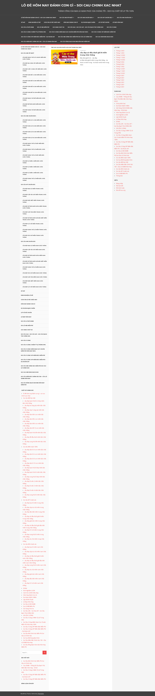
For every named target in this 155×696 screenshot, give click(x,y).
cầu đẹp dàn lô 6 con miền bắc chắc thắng (34, 126)
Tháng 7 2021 (120, 80)
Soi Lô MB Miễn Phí (43, 27)
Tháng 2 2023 (120, 51)
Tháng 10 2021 (120, 73)
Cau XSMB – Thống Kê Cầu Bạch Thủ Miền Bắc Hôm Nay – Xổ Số (123, 99)
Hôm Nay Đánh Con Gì (71, 22)
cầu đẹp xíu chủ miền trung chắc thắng (33, 236)
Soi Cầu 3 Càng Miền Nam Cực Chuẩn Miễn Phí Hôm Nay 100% (68, 32)
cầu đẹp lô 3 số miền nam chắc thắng (34, 286)
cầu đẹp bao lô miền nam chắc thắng (34, 245)
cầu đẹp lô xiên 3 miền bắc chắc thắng (33, 167)
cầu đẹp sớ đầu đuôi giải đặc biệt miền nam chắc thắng (35, 262)
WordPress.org (120, 190)
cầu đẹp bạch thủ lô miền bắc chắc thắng (34, 150)
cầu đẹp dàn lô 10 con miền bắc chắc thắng (34, 138)
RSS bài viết (119, 186)
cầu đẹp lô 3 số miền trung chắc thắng (33, 224)
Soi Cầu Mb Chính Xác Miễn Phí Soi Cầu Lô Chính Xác (75, 36)
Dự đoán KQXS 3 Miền (88, 22)
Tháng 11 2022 (120, 57)
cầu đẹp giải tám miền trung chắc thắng (33, 213)
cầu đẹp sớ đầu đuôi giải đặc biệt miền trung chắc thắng (35, 218)
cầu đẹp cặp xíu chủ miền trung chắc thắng (34, 195)
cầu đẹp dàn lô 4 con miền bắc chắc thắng (34, 121)
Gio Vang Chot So (58, 27)
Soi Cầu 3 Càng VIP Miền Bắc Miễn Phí (103, 32)
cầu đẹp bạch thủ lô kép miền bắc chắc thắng (33, 144)
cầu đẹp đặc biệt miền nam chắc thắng (33, 281)
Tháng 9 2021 (120, 75)
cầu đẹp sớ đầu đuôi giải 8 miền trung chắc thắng (35, 207)
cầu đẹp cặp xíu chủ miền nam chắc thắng (34, 250)
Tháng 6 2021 (120, 82)
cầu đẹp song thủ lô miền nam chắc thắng (34, 268)
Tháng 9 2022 (120, 62)
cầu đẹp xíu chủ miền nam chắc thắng (35, 273)
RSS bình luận (120, 188)
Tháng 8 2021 (120, 78)
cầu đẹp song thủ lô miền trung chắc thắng (35, 230)
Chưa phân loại (120, 103)
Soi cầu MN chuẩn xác (124, 17)
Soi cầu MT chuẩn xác (105, 17)
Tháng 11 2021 (120, 71)
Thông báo (119, 176)
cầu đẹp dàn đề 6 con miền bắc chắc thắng (34, 81)
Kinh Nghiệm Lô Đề (34, 22)
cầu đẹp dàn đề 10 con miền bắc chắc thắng (34, 93)
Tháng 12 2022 (120, 55)
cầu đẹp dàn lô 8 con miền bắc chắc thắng (34, 132)
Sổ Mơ (23, 22)
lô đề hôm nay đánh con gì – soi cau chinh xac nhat (38, 17)
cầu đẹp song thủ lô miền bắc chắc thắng (34, 179)
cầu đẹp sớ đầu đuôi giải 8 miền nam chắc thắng (34, 256)
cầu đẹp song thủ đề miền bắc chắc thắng (34, 110)
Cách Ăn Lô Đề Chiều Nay (52, 22)
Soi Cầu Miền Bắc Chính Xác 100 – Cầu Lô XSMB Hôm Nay (39, 41)
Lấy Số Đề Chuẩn (103, 22)
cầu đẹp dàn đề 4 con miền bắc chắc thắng (34, 75)
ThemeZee (41, 693)
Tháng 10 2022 (120, 60)
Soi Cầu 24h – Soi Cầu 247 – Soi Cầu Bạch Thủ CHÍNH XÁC (85, 27)
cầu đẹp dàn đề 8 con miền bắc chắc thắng (34, 87)
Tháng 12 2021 (120, 69)
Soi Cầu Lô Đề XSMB (27, 27)
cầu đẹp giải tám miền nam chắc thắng (35, 277)
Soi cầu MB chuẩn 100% (85, 17)
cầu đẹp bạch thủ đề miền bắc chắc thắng (34, 99)
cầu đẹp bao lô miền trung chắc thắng (33, 189)
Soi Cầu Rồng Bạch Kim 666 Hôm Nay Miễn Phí (75, 41)
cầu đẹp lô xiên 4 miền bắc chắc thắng (33, 173)
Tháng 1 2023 (120, 53)
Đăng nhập (119, 183)
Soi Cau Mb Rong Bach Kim (104, 36)
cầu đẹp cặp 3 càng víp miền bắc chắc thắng (35, 70)
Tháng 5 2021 (120, 84)
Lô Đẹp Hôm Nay (118, 22)
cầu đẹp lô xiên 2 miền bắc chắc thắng (33, 161)
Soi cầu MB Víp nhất (66, 17)
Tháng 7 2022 (120, 66)
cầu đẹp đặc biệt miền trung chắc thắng (33, 201)
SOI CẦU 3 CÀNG (111, 27)
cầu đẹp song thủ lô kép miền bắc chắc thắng (33, 156)
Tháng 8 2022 (120, 64)
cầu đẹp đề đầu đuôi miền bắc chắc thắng (34, 105)
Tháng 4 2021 (120, 87)
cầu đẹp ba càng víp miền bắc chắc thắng (34, 64)
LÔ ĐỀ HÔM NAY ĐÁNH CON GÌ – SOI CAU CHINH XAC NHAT (71, 5)
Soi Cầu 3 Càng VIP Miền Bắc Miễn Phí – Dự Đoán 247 (38, 36)
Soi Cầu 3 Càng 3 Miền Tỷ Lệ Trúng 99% (33, 32)
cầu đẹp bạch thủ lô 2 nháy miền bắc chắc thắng (34, 58)
